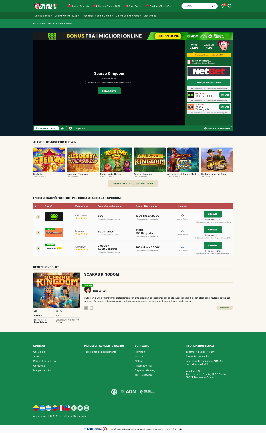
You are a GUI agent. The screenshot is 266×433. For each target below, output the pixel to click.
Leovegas (60, 320)
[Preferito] (70, 128)
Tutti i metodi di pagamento (100, 351)
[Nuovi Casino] (45, 6)
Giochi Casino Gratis (127, 15)
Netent (139, 361)
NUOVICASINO (39, 23)
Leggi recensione (212, 219)
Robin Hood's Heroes (110, 174)
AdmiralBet (70, 320)
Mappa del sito (42, 370)
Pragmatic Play (143, 365)
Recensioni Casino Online (96, 15)
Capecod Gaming (145, 370)
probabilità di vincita (173, 429)
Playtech (140, 351)
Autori (36, 356)
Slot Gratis (135, 6)
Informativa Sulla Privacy (200, 351)
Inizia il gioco (109, 91)
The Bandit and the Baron (213, 174)
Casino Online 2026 (109, 6)
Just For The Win (110, 78)
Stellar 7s (37, 174)
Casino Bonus (42, 15)
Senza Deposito (80, 6)
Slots (51, 23)
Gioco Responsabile (197, 356)
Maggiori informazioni (209, 83)
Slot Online (150, 15)
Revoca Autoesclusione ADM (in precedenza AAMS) (204, 362)
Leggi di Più (225, 308)
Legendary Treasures (78, 174)
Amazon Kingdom (143, 174)
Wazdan (139, 356)
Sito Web (225, 95)
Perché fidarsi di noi (44, 361)
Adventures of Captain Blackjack (184, 174)
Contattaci (39, 365)
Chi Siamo (39, 351)
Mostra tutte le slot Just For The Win (133, 184)
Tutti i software (144, 374)
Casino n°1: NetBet (161, 6)
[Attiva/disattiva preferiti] (229, 6)
